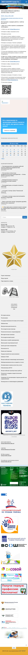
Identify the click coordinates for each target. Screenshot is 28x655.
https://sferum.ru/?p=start (8, 449)
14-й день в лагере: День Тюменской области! (12, 191)
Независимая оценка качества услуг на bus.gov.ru (12, 18)
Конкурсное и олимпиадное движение (12, 381)
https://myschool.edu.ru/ (7, 443)
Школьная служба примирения (10, 340)
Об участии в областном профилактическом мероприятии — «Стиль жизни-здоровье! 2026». (13, 174)
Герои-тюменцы (5, 275)
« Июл (2, 158)
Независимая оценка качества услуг (11, 365)
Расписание (4, 318)
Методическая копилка (7, 334)
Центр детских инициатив (8, 345)
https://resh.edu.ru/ (6, 461)
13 (14, 151)
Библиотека (4, 323)
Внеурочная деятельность (8, 326)
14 (18, 151)
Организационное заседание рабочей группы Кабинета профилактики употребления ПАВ (12, 168)
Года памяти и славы (7, 281)
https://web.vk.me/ (6, 455)
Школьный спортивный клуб (9, 343)
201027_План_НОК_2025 (7, 15)
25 (7, 155)
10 (3, 151)
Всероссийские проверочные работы (11, 370)
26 (10, 155)
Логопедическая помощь (8, 329)
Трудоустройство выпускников (10, 354)
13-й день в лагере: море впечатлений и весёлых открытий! (13, 196)
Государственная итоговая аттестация (12, 320)
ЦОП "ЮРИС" (22, 651)
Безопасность (5, 348)
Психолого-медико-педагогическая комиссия (11, 374)
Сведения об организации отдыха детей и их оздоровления (14, 378)
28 (18, 155)
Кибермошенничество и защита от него (12, 362)
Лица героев (4, 278)
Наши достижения (6, 351)
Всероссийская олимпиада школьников (12, 359)
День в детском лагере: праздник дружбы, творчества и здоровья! (14, 202)
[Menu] (26, 1)
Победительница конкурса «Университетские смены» (9, 180)
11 (7, 151)
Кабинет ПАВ (5, 356)
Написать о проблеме (9, 130)
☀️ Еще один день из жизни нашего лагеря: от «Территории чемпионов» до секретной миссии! (14, 208)
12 (10, 151)
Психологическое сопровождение (10, 331)
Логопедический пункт (8, 337)
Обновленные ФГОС (6, 367)
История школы (5, 315)
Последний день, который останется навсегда (12, 186)
